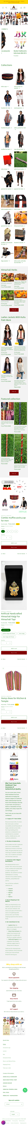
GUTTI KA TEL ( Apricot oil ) (6, 283)
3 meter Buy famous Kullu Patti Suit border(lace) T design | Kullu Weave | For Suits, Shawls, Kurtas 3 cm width (20, 428)
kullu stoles (17, 209)
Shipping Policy (6, 1064)
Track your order (7, 1068)
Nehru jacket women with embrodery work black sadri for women (7, 376)
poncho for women (6, 189)
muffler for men (5, 149)
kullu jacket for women (18, 87)
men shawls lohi (18, 149)
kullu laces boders (19, 169)
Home (4, 1044)
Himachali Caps (6, 1047)
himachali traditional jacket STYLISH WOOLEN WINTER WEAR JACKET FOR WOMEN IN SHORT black (7, 349)
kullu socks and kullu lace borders (20, 261)
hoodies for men (5, 108)
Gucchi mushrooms (5, 301)
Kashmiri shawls (18, 242)
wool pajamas (18, 108)
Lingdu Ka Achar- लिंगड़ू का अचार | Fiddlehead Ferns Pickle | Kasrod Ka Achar (20, 283)
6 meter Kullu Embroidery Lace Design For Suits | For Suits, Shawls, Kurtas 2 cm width (20, 466)
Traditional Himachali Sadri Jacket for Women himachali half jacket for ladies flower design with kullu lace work (20, 348)
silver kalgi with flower (8, 637)
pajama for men (18, 189)
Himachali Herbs (19, 226)
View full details (21, 553)
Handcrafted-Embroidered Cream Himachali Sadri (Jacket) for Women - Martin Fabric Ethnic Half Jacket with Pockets (20, 383)
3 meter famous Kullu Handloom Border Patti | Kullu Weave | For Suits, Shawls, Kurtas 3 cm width (7, 460)
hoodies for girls (5, 128)
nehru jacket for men (20, 128)
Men (4, 1054)
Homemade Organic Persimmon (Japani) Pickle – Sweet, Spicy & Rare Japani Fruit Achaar (20, 301)
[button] (3, 7)
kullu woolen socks (6, 209)
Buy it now (14, 547)
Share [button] (4, 553)
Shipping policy (23, 1123)
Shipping (2, 526)
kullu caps (4, 86)
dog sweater (4, 261)
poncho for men (5, 226)
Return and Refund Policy (9, 1061)
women (5, 1051)
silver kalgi (21, 633)
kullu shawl (4, 169)
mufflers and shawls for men (6, 243)
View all (14, 310)
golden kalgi (6, 630)
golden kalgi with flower (9, 633)
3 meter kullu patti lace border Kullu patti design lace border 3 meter (7, 423)
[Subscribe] (21, 1104)
